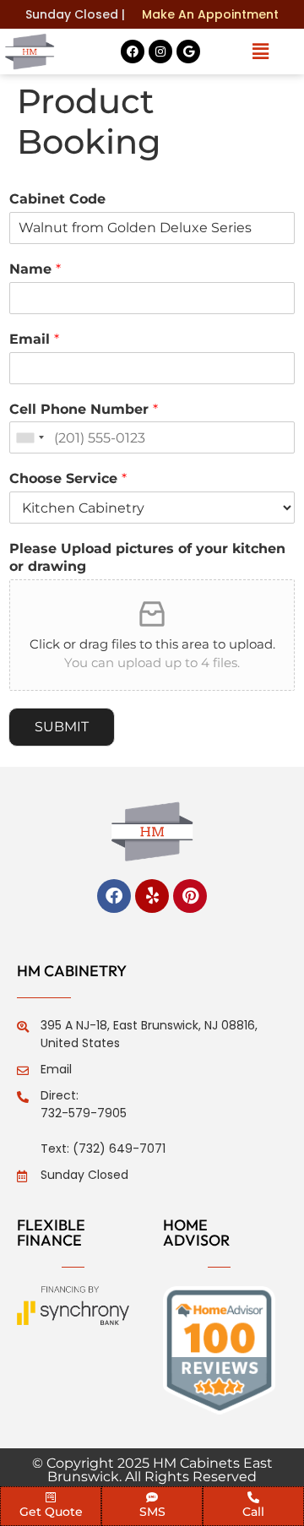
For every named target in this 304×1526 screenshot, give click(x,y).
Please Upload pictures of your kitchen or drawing (147, 557)
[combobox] (29, 437)
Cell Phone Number (83, 409)
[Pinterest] (190, 896)
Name (35, 269)
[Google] (188, 51)
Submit (62, 727)
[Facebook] (132, 51)
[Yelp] (152, 896)
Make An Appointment (210, 14)
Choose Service (68, 478)
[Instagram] (160, 51)
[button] (260, 51)
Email (34, 339)
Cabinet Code (57, 199)
